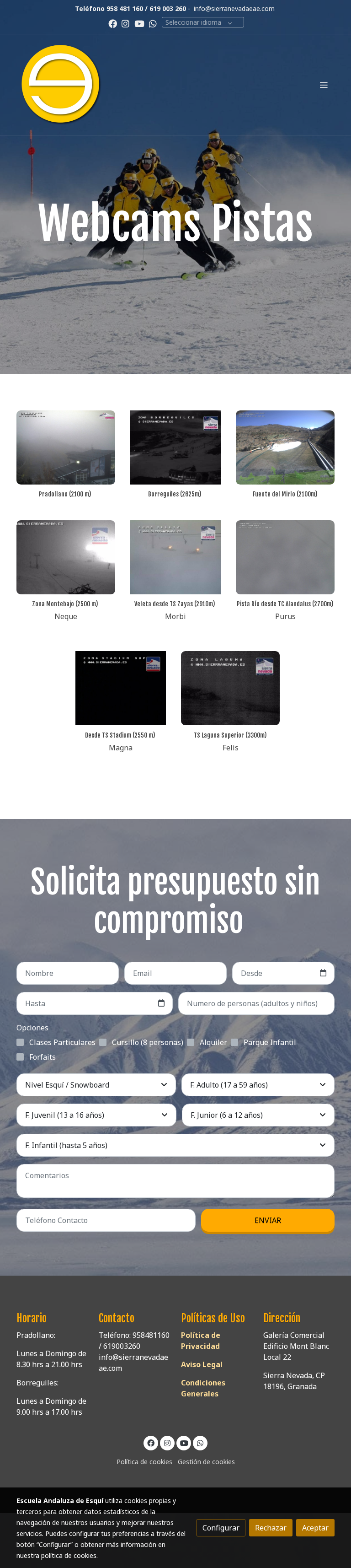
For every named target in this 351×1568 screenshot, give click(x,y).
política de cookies (68, 1555)
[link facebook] (112, 23)
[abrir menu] (323, 84)
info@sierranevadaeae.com (234, 8)
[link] (61, 84)
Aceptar (315, 1528)
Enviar (268, 1220)
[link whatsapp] (153, 23)
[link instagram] (125, 23)
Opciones (32, 1028)
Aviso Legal (202, 1364)
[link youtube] (139, 23)
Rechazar (271, 1528)
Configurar (220, 1528)
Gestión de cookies (206, 1461)
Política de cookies (144, 1461)
